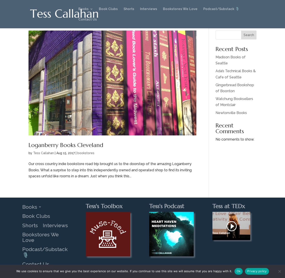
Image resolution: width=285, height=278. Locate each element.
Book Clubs (108, 9)
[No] (279, 271)
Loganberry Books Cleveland (65, 145)
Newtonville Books (231, 113)
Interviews (148, 9)
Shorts (129, 9)
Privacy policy (257, 271)
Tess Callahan (43, 153)
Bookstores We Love (180, 9)
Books (83, 9)
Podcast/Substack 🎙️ (221, 9)
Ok (239, 271)
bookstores (85, 153)
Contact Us (87, 19)
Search (249, 35)
